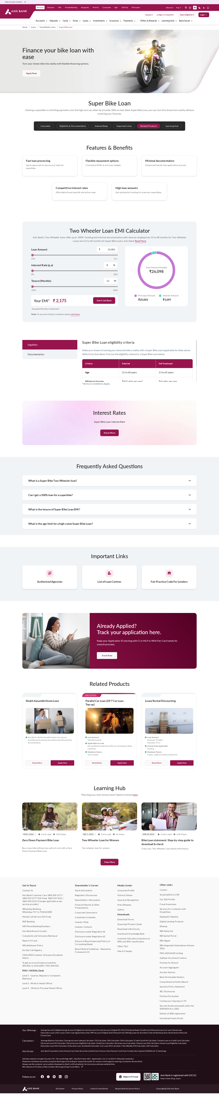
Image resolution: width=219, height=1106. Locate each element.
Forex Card (46, 1035)
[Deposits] (59, 20)
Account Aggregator (169, 967)
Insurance (114, 21)
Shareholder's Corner (86, 885)
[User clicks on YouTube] (54, 1077)
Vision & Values (124, 895)
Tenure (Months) (41, 280)
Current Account (104, 1030)
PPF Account (96, 1033)
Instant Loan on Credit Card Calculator (174, 1040)
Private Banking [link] (71, 7)
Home (24, 27)
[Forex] (79, 20)
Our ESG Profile (167, 899)
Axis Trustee (128, 1051)
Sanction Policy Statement (172, 986)
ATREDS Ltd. (150, 1051)
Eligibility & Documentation (72, 126)
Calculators (28, 1040)
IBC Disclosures (167, 991)
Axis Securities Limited (85, 1051)
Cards (65, 21)
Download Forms (125, 919)
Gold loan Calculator (105, 1043)
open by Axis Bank (140, 1033)
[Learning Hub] (176, 20)
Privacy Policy (77, 1088)
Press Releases (124, 904)
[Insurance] (120, 20)
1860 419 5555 (55, 898)
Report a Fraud (130, 1076)
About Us (169, 7)
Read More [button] (140, 240)
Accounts (40, 21)
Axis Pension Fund (114, 1051)
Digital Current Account (86, 1030)
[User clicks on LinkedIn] (60, 1077)
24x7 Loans (60, 1033)
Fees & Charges (124, 951)
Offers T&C (122, 946)
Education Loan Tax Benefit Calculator (84, 1046)
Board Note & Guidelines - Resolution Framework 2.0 (93, 950)
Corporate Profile (126, 890)
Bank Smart (184, 21)
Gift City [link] (125, 7)
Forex (75, 21)
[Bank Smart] (191, 20)
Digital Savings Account (65, 1030)
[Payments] (134, 20)
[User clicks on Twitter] (48, 1077)
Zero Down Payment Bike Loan (40, 840)
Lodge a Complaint (165, 15)
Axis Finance (100, 1051)
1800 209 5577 (54, 895)
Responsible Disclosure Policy (127, 1088)
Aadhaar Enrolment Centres (173, 958)
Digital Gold (107, 1033)
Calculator (46, 126)
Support (149, 15)
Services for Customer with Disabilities (173, 910)
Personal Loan (157, 1030)
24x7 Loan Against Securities (78, 1033)
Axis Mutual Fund (67, 1051)
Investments (99, 21)
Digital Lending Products (172, 921)
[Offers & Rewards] (158, 20)
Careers (163, 890)
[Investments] (106, 20)
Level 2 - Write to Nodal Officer (37, 983)
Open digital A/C (187, 15)
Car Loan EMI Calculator (111, 1046)
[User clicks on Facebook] (42, 1077)
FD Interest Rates (132, 1030)
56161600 (39, 965)
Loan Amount (39, 249)
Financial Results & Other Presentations (87, 906)
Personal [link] (40, 7)
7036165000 (46, 912)
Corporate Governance (86, 912)
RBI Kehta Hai (166, 931)
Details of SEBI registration (173, 1013)
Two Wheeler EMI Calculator (134, 1046)
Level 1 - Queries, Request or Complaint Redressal (41, 977)
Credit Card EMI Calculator (145, 1040)
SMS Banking (28, 921)
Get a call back (104, 300)
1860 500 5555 (29, 901)
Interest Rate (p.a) (42, 265)
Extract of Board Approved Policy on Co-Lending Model (92, 942)
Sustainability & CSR (169, 894)
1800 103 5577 (29, 898)
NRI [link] (59, 7)
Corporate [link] (106, 7)
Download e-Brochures (128, 929)
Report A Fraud (29, 940)
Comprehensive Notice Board (174, 982)
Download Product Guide (129, 924)
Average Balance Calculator (52, 1040)
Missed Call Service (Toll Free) (36, 916)
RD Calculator (114, 1040)
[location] (186, 7)
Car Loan (168, 1030)
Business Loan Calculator (125, 1043)
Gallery (120, 909)
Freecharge (161, 1051)
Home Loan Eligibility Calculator (173, 1043)
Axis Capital (139, 1051)
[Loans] (90, 20)
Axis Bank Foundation (50, 1051)
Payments (128, 21)
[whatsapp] (190, 7)
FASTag (129, 1033)
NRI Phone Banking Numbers (36, 926)
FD (123, 1030)
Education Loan (47, 1033)
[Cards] (69, 20)
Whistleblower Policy (32, 945)
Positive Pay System (169, 996)
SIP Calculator (153, 1046)
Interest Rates (101, 126)
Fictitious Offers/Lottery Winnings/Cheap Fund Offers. (57, 1067)
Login (202, 15)
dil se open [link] (136, 7)
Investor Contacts (83, 927)
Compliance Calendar (85, 917)
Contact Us (27, 890)
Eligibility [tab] (33, 344)
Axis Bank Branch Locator (34, 931)
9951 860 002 (52, 965)
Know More (37, 763)
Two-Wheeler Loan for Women (100, 840)
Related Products (148, 126)
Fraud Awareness (168, 904)
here (135, 794)
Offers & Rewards (148, 21)
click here (75, 314)
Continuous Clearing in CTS (173, 1001)
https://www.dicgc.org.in (170, 1078)
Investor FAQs (81, 922)
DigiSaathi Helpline (169, 916)
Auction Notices (167, 972)
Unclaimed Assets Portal (171, 1018)
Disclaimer (60, 1088)
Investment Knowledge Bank (131, 933)
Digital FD (116, 1030)
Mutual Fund (119, 1033)
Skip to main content (13, 2)
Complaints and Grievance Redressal (39, 936)
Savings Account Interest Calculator (79, 1040)
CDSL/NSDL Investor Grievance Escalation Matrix (42, 956)
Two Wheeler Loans (47, 27)
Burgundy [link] (85, 7)
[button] (179, 7)
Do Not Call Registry (32, 950)
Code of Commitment (99, 1088)
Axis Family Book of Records (175, 1033)
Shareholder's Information (87, 900)
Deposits (54, 21)
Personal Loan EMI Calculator (53, 1043)
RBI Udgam (165, 940)
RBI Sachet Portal (168, 936)
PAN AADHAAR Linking (171, 953)
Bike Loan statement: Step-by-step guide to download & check (168, 842)
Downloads (123, 914)
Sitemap (163, 926)
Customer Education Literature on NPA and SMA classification (133, 940)
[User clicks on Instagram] (66, 1077)
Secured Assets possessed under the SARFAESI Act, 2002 (177, 1007)
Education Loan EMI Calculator (54, 1046)
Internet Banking (156, 1033)
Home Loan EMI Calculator (148, 1043)
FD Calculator (101, 1040)
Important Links (124, 126)
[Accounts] (46, 20)
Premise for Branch (169, 962)
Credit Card (145, 1030)
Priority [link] (96, 7)
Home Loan (177, 1030)
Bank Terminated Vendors (172, 977)
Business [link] (50, 7)
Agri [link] (116, 7)
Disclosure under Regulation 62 (90, 936)
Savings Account (47, 1030)
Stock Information (83, 890)
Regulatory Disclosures (86, 895)
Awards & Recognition (128, 900)
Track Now (107, 655)
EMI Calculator (127, 1040)
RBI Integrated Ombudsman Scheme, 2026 (177, 947)
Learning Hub (168, 21)
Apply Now (31, 73)
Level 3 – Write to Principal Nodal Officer (42, 988)
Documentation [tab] (36, 354)
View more (109, 862)
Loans (85, 21)
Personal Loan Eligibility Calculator (81, 1043)
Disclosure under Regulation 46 (90, 931)
